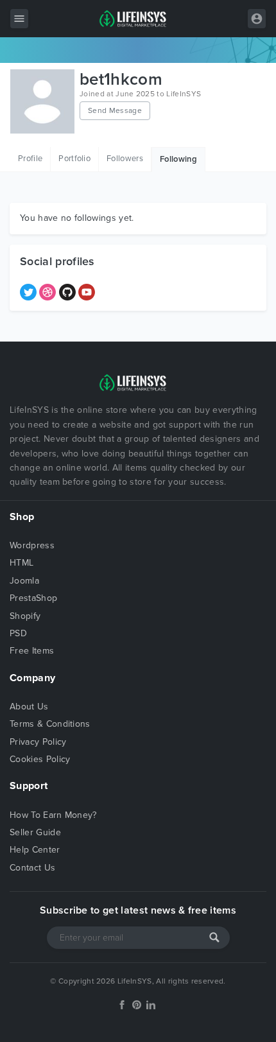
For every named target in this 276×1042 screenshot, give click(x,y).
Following (178, 159)
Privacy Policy (38, 741)
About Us (29, 706)
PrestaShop (33, 598)
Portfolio (74, 158)
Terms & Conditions (50, 723)
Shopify (25, 616)
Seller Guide (35, 832)
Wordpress (32, 545)
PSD (18, 633)
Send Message (115, 110)
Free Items (32, 650)
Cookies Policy (40, 759)
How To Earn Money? (53, 815)
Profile (30, 158)
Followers (125, 158)
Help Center (35, 849)
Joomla (24, 580)
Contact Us (32, 867)
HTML (21, 562)
